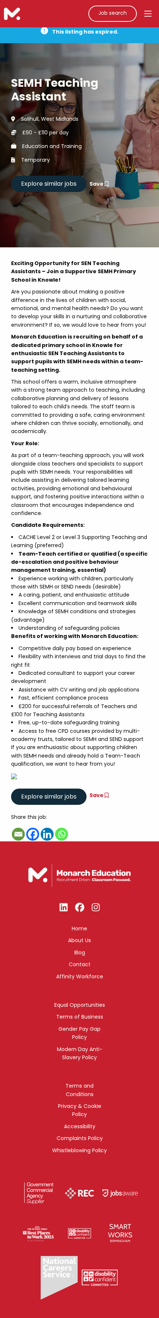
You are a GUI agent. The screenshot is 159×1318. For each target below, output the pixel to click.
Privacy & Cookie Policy (79, 1110)
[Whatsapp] (61, 834)
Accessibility (79, 1126)
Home (79, 928)
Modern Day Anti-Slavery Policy (79, 1053)
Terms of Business (79, 1016)
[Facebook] (32, 834)
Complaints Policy (80, 1138)
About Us (79, 940)
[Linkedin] (47, 834)
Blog (79, 952)
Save (97, 184)
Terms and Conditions (79, 1090)
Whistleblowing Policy (79, 1150)
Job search (112, 13)
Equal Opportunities (79, 1005)
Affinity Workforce (79, 976)
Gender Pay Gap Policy (79, 1033)
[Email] (18, 834)
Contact (80, 964)
